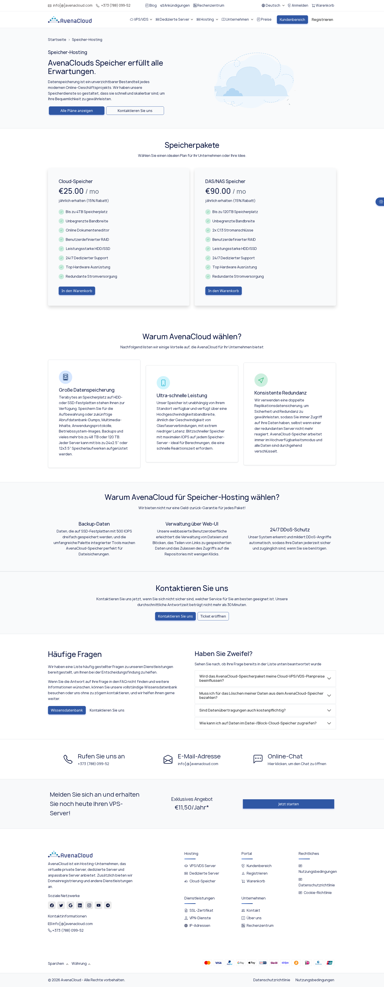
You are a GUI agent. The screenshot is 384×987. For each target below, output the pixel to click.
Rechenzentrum (260, 925)
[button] (273, 5)
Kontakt (253, 910)
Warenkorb (256, 881)
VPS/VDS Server (203, 865)
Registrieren (257, 873)
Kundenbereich (259, 865)
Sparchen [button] (56, 963)
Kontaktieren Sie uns (135, 110)
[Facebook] (52, 905)
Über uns (254, 918)
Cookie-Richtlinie (318, 892)
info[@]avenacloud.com (72, 5)
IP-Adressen (200, 925)
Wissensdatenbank (67, 710)
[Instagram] (89, 905)
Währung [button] (79, 963)
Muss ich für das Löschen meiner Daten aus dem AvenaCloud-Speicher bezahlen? (261, 695)
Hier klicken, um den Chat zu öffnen (297, 763)
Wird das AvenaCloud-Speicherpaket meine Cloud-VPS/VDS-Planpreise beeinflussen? (262, 678)
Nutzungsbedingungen (315, 979)
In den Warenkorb (77, 290)
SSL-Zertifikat (201, 910)
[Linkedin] (80, 905)
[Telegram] (108, 905)
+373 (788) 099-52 (115, 5)
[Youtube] (98, 905)
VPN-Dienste (200, 918)
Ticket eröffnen (213, 616)
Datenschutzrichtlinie (271, 979)
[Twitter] (61, 905)
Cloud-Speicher (203, 881)
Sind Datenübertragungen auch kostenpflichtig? (242, 710)
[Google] (70, 905)
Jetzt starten (288, 804)
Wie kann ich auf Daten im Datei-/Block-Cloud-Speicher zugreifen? (257, 723)
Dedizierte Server (204, 873)
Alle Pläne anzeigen (76, 110)
